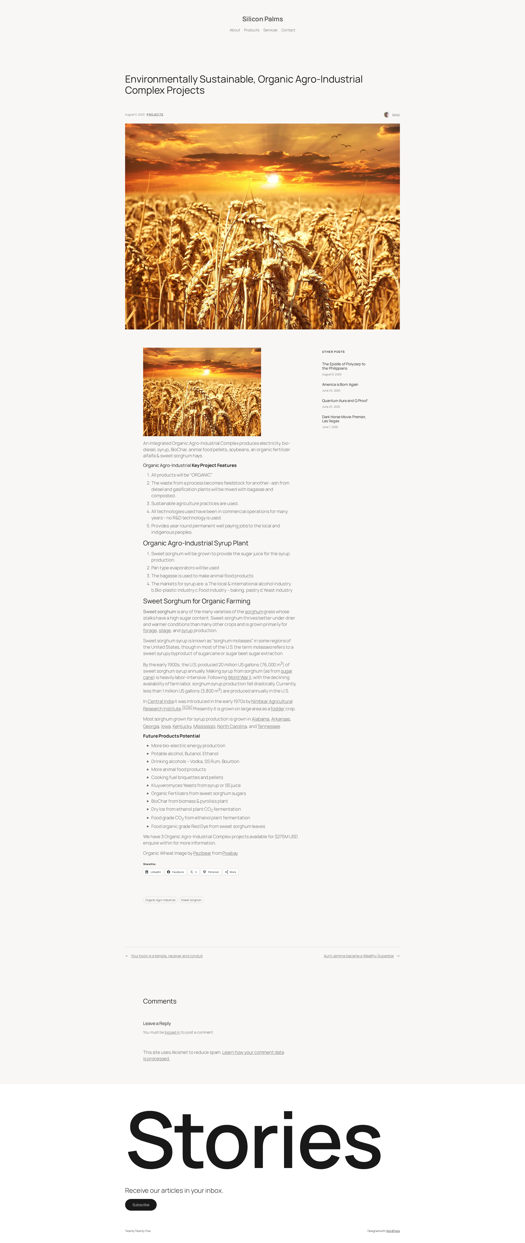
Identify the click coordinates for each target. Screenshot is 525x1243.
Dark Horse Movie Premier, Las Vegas (344, 419)
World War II (239, 677)
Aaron (396, 114)
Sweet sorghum (191, 900)
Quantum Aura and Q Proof (344, 400)
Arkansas (280, 719)
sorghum (254, 611)
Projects (155, 114)
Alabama (260, 719)
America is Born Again (340, 384)
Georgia (151, 726)
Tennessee (268, 726)
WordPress (393, 1231)
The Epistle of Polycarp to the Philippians (343, 366)
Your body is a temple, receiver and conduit (167, 955)
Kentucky (182, 726)
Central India (161, 701)
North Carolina (232, 726)
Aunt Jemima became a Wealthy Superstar (359, 955)
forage (150, 630)
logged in (172, 1032)
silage (165, 630)
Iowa (166, 726)
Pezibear (202, 853)
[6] (189, 707)
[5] (184, 707)
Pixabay (230, 853)
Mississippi (204, 726)
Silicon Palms (262, 18)
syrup (187, 630)
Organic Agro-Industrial (160, 900)
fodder (277, 709)
